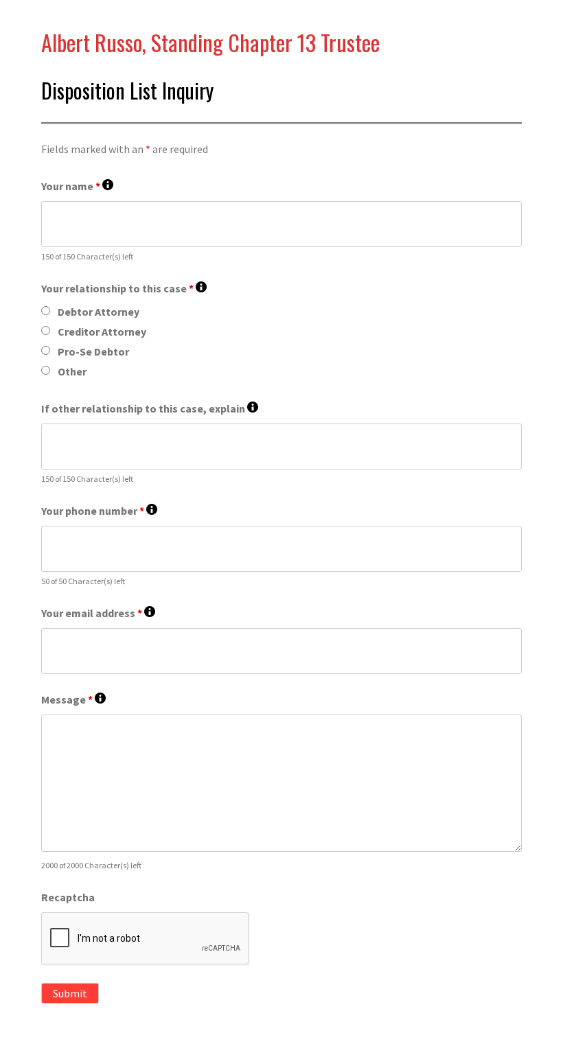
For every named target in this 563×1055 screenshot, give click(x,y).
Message (73, 700)
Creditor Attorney (102, 331)
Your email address (98, 613)
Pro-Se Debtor (93, 351)
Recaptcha (68, 897)
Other (72, 371)
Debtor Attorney (98, 311)
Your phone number (99, 511)
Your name (77, 186)
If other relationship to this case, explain (149, 409)
